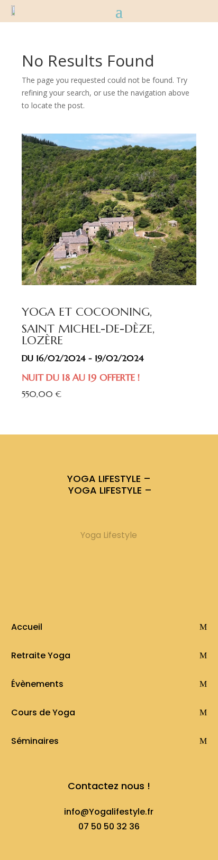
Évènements (37, 684)
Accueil (26, 627)
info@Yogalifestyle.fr (108, 812)
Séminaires (35, 741)
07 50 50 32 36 (109, 826)
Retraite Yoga (40, 655)
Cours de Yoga (43, 712)
